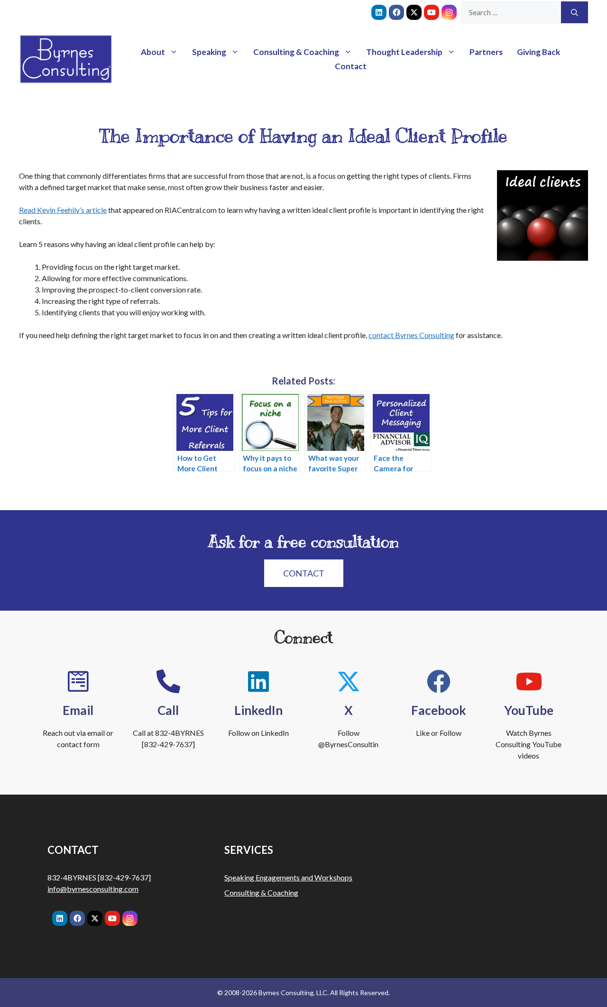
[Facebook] (396, 12)
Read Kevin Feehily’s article (63, 209)
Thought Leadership (404, 52)
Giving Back (538, 52)
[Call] (168, 681)
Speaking (209, 52)
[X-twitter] (414, 12)
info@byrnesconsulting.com (92, 888)
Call (168, 710)
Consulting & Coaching (296, 52)
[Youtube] (431, 12)
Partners (486, 52)
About (153, 52)
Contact (351, 66)
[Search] (574, 12)
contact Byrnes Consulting (411, 334)
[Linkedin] (378, 12)
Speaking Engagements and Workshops (288, 877)
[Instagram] (449, 12)
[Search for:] (511, 12)
